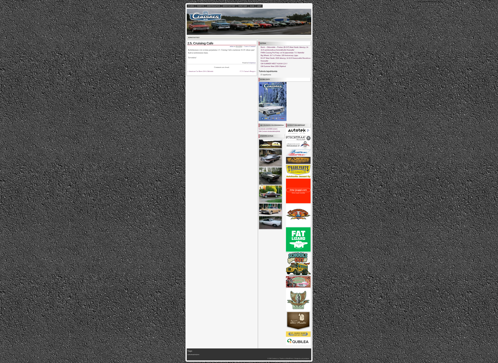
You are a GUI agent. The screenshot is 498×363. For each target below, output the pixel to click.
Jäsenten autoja (213, 6)
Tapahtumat (242, 6)
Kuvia (252, 6)
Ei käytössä (251, 63)
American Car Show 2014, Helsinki (201, 71)
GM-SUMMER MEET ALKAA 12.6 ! (274, 64)
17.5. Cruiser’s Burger (247, 71)
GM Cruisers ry (274, 358)
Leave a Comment (249, 46)
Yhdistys (200, 6)
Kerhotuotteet (229, 6)
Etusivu (191, 6)
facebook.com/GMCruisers (268, 129)
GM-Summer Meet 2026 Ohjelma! (273, 66)
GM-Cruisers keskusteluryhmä (269, 131)
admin (232, 46)
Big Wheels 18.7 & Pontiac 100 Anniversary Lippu (279, 55)
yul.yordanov (305, 358)
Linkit (259, 6)
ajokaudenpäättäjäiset (193, 354)
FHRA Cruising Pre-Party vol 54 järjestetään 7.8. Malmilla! (282, 53)
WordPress (289, 358)
